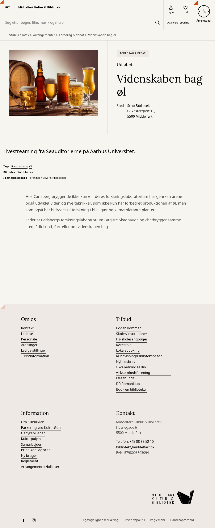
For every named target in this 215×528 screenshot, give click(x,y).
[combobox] (81, 22)
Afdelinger (29, 345)
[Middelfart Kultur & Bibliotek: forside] (173, 497)
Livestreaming (19, 166)
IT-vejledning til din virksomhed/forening (133, 370)
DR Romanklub (128, 383)
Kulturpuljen (31, 438)
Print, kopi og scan (36, 450)
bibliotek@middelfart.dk (135, 447)
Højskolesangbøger (131, 339)
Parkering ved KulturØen (41, 427)
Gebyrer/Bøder (33, 433)
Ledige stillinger (33, 350)
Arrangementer (44, 35)
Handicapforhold (182, 520)
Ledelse (27, 333)
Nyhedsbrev (125, 361)
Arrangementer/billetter (40, 466)
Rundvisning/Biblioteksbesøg (139, 356)
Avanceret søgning (178, 23)
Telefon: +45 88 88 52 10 (135, 441)
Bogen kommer (128, 328)
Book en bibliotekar (131, 389)
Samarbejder (31, 444)
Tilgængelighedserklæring (100, 520)
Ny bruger (29, 455)
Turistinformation (35, 356)
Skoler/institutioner (131, 333)
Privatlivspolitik (134, 520)
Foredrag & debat (71, 35)
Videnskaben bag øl (102, 35)
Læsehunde (125, 378)
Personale (29, 339)
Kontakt (27, 328)
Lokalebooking (128, 350)
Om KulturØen (32, 422)
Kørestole (123, 345)
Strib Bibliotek (19, 35)
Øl (30, 166)
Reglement (29, 461)
